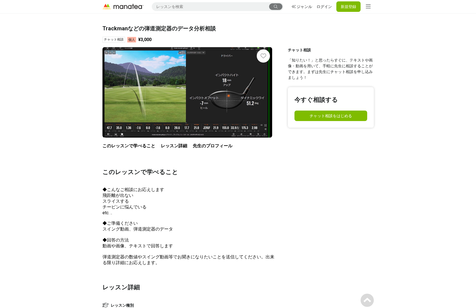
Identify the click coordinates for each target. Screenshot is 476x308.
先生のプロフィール (212, 145)
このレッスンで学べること (128, 145)
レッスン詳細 (174, 145)
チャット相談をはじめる (331, 116)
